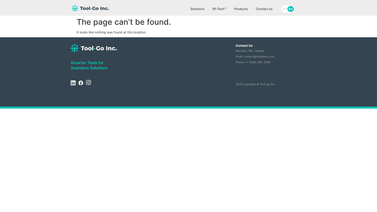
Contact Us (244, 46)
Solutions (197, 9)
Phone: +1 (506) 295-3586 (253, 62)
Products (241, 9)
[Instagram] (88, 83)
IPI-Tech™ (219, 9)
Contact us (264, 9)
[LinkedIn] (73, 83)
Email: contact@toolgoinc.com (255, 56)
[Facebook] (80, 83)
